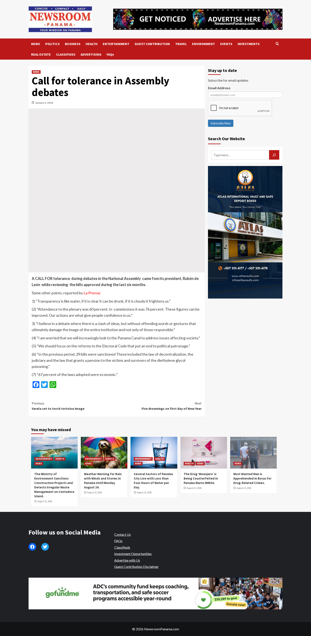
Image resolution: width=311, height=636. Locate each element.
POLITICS (52, 44)
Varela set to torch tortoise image (58, 406)
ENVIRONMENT (203, 44)
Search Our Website (226, 138)
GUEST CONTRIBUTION (152, 44)
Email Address (219, 88)
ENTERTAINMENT (116, 44)
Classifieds (122, 547)
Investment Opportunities (133, 554)
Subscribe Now (221, 123)
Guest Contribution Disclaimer (136, 567)
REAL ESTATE (41, 54)
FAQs (110, 54)
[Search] (277, 44)
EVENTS (226, 44)
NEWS (35, 44)
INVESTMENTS (249, 44)
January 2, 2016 (44, 102)
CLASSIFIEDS (65, 54)
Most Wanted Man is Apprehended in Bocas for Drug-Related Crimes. (252, 478)
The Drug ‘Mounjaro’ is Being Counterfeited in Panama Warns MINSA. (201, 478)
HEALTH (92, 44)
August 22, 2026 (44, 501)
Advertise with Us (127, 560)
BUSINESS (72, 44)
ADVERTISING (91, 54)
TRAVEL (181, 44)
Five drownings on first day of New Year (171, 406)
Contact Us (122, 534)
